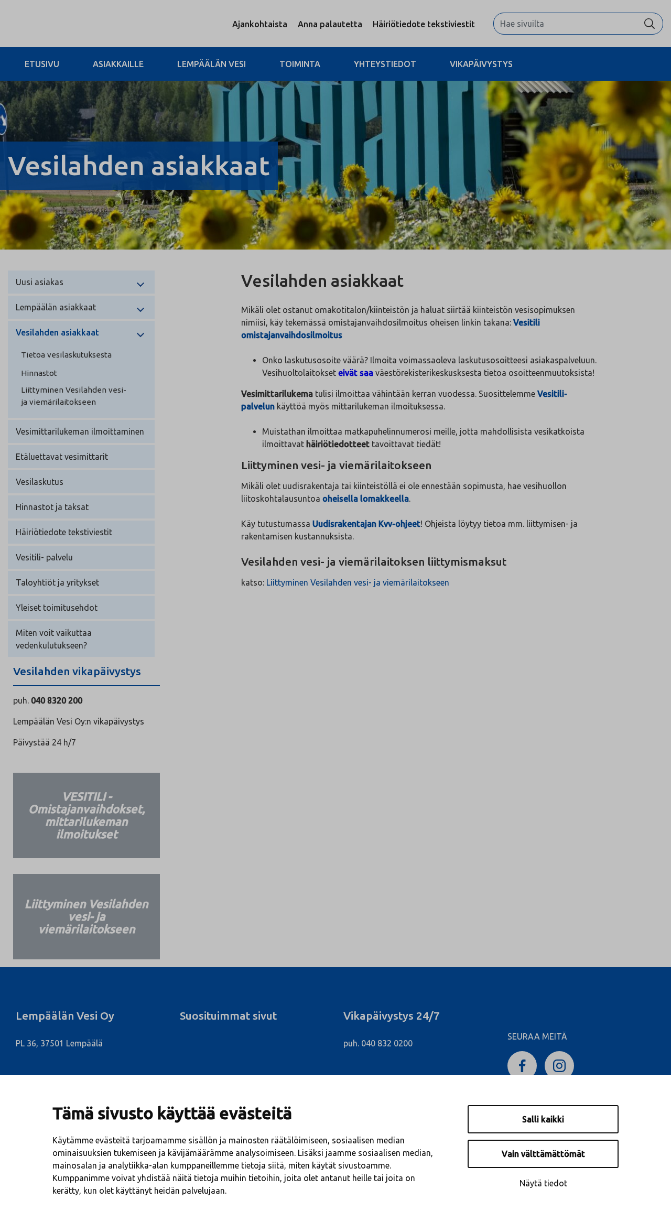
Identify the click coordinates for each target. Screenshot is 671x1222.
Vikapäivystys (481, 64)
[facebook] (522, 1064)
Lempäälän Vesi (211, 64)
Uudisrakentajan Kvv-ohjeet (366, 523)
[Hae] (649, 23)
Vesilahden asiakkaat (57, 332)
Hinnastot (39, 373)
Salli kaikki (543, 1119)
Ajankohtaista (259, 24)
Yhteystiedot (385, 64)
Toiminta (299, 64)
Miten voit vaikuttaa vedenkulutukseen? (54, 639)
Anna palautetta (330, 24)
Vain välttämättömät (543, 1154)
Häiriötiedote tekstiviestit (424, 24)
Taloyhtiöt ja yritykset (57, 582)
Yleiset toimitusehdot (57, 607)
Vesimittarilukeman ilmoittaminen (80, 431)
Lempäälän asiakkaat (56, 307)
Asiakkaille (118, 64)
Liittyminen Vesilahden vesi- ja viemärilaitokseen (73, 395)
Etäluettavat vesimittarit (62, 456)
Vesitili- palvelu (44, 557)
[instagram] (559, 1064)
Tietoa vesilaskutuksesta (66, 354)
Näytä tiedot (543, 1183)
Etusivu (42, 64)
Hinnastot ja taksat (52, 507)
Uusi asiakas (39, 282)
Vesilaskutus (39, 481)
